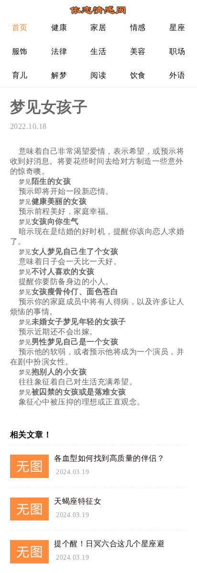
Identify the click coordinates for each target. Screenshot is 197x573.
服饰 (20, 51)
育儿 (20, 75)
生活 (98, 51)
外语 (177, 75)
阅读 (98, 75)
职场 (177, 51)
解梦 (59, 75)
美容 (138, 51)
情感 (138, 27)
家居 (98, 27)
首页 (20, 27)
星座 (177, 27)
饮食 (138, 75)
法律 (59, 51)
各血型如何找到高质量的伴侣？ (109, 458)
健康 (59, 27)
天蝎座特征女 (77, 501)
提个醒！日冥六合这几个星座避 (109, 544)
